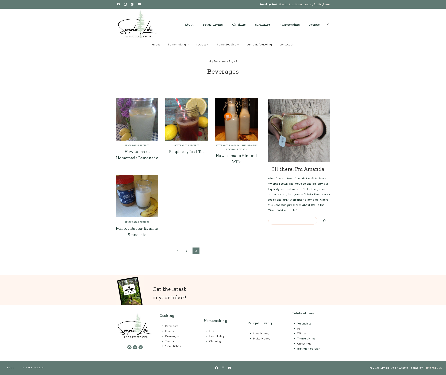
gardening (262, 24)
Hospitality (217, 336)
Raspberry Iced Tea (187, 151)
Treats (169, 341)
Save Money (261, 333)
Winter (302, 333)
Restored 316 (433, 367)
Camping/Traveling (259, 44)
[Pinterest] (132, 4)
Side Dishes (173, 346)
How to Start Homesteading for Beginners (304, 4)
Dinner (169, 331)
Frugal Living (213, 24)
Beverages (131, 145)
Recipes (314, 24)
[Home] (210, 61)
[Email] (139, 4)
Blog (11, 367)
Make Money (261, 338)
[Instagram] (125, 4)
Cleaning (215, 341)
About (189, 24)
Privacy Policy (32, 367)
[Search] (324, 221)
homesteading (289, 24)
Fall (299, 328)
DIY (212, 331)
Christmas (304, 343)
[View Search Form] (328, 24)
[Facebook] (118, 4)
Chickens (239, 24)
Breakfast (172, 326)
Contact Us (287, 44)
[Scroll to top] (438, 362)
